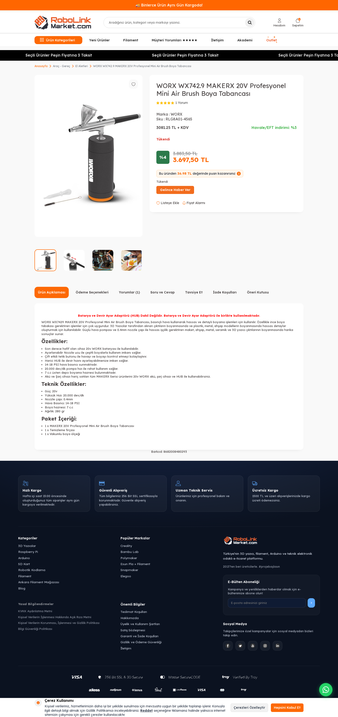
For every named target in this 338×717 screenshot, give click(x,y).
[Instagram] (265, 646)
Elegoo (125, 576)
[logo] (62, 22)
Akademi (244, 40)
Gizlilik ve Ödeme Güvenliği (141, 642)
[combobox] (179, 22)
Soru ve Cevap (162, 292)
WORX (176, 114)
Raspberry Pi (28, 552)
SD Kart (24, 564)
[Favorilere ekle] (133, 84)
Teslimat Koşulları (133, 612)
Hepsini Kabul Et (287, 708)
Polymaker (128, 558)
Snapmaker (129, 570)
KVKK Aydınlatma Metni (35, 611)
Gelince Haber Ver (175, 190)
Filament (130, 40)
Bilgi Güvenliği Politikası (35, 629)
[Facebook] (228, 646)
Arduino (24, 558)
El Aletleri (81, 66)
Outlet (272, 40)
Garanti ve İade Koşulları (139, 636)
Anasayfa (41, 66)
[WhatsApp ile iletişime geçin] (325, 689)
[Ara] (249, 22)
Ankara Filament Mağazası (38, 582)
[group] (88, 156)
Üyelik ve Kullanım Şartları (140, 624)
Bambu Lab (129, 552)
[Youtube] (253, 646)
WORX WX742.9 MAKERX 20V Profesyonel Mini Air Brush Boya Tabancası (142, 66)
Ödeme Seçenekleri (92, 292)
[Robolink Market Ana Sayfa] (271, 541)
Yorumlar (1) (129, 292)
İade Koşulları (225, 292)
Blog (21, 588)
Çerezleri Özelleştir (249, 708)
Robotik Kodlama (31, 570)
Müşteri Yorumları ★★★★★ (174, 40)
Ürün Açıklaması (51, 292)
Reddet (146, 710)
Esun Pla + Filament (135, 564)
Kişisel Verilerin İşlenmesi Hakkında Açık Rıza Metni (54, 617)
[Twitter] (240, 646)
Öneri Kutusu (258, 292)
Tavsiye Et (194, 292)
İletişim (217, 40)
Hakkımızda (129, 618)
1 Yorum (181, 103)
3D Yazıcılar (27, 546)
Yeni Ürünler (99, 40)
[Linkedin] (277, 646)
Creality (126, 546)
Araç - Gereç (61, 66)
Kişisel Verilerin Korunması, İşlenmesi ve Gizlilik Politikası (59, 623)
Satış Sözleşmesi (132, 630)
